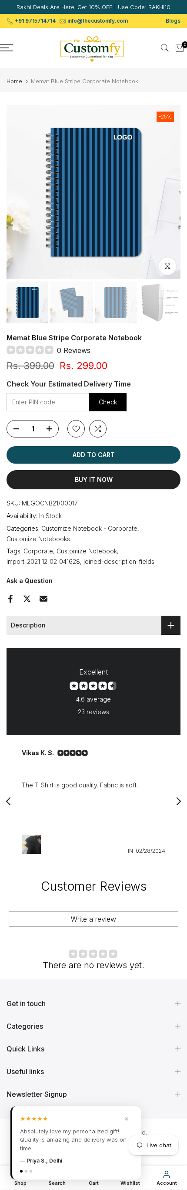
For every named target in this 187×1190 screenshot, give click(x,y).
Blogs (173, 20)
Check (108, 402)
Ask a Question (30, 580)
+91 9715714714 (35, 20)
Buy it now (94, 479)
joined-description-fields (118, 561)
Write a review (93, 919)
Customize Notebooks (38, 538)
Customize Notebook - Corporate (89, 528)
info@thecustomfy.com (97, 20)
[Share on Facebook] (10, 599)
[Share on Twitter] (27, 599)
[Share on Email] (43, 599)
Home (14, 81)
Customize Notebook (87, 551)
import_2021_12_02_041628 (43, 561)
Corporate (38, 551)
